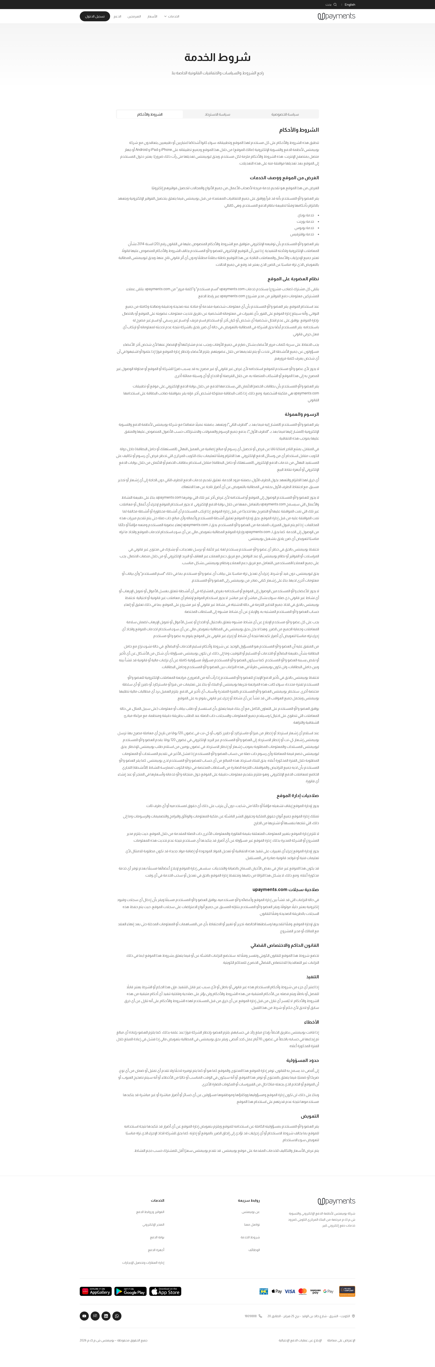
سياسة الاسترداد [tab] (217, 114)
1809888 (251, 1316)
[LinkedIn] (106, 1316)
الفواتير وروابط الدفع (150, 1212)
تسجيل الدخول (95, 16)
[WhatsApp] (116, 1316)
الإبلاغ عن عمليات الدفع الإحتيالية (300, 1340)
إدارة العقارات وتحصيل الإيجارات (143, 1262)
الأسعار (152, 16)
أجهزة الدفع (156, 1250)
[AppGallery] (96, 1291)
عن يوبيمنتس (251, 1212)
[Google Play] (130, 1291)
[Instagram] (95, 1316)
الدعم (117, 16)
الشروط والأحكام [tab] (149, 114)
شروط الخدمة (250, 1237)
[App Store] (165, 1291)
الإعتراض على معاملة (341, 1340)
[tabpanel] (217, 640)
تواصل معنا (252, 1224)
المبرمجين (134, 16)
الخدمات (173, 16)
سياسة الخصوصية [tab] (285, 114)
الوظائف (254, 1250)
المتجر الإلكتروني (153, 1224)
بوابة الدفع (157, 1237)
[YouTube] (84, 1316)
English (350, 4)
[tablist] (217, 113)
